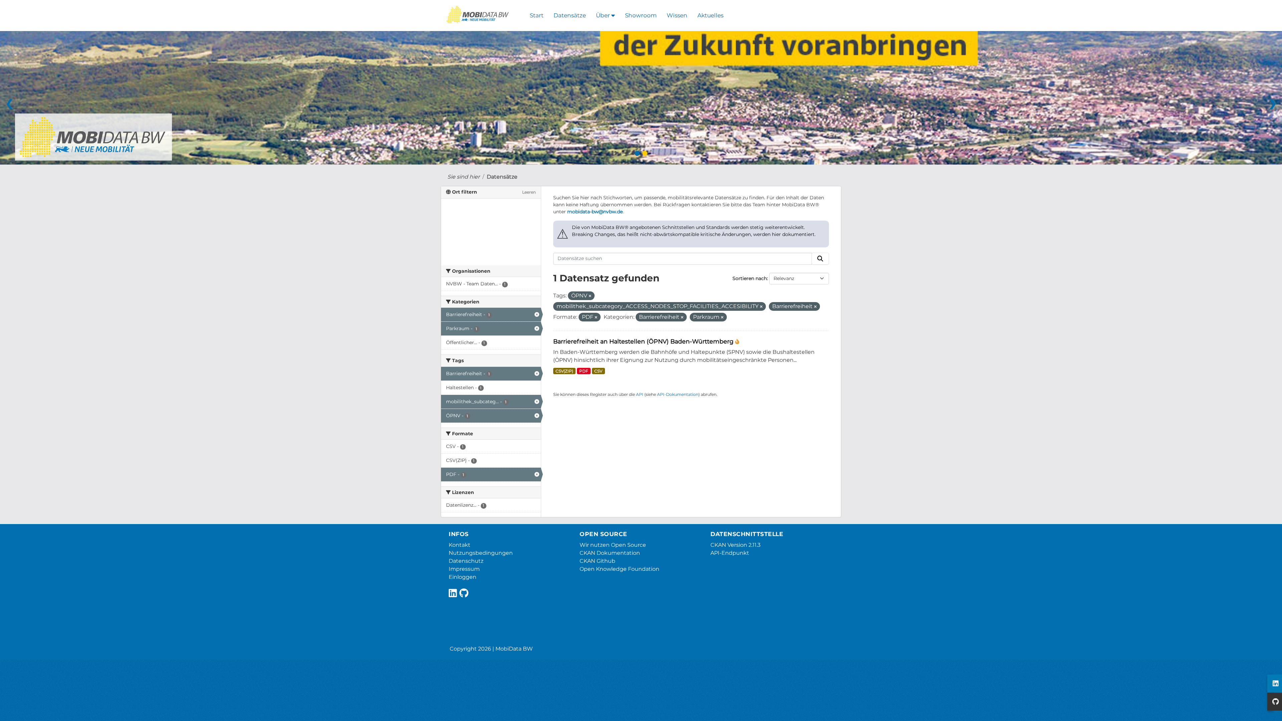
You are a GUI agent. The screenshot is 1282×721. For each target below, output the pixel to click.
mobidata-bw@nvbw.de (595, 212)
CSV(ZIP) (564, 371)
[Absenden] (820, 259)
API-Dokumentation (677, 394)
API (639, 394)
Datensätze (570, 15)
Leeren (529, 192)
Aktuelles (710, 15)
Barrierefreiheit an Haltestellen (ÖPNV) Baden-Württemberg (644, 341)
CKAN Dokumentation (610, 553)
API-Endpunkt (729, 553)
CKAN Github (597, 561)
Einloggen (462, 577)
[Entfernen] (590, 296)
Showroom (641, 15)
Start (537, 15)
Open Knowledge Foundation (619, 569)
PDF (583, 371)
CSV (598, 371)
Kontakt (459, 545)
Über (603, 15)
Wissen (677, 15)
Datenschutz (466, 561)
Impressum (464, 569)
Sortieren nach (749, 278)
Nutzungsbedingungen (481, 553)
